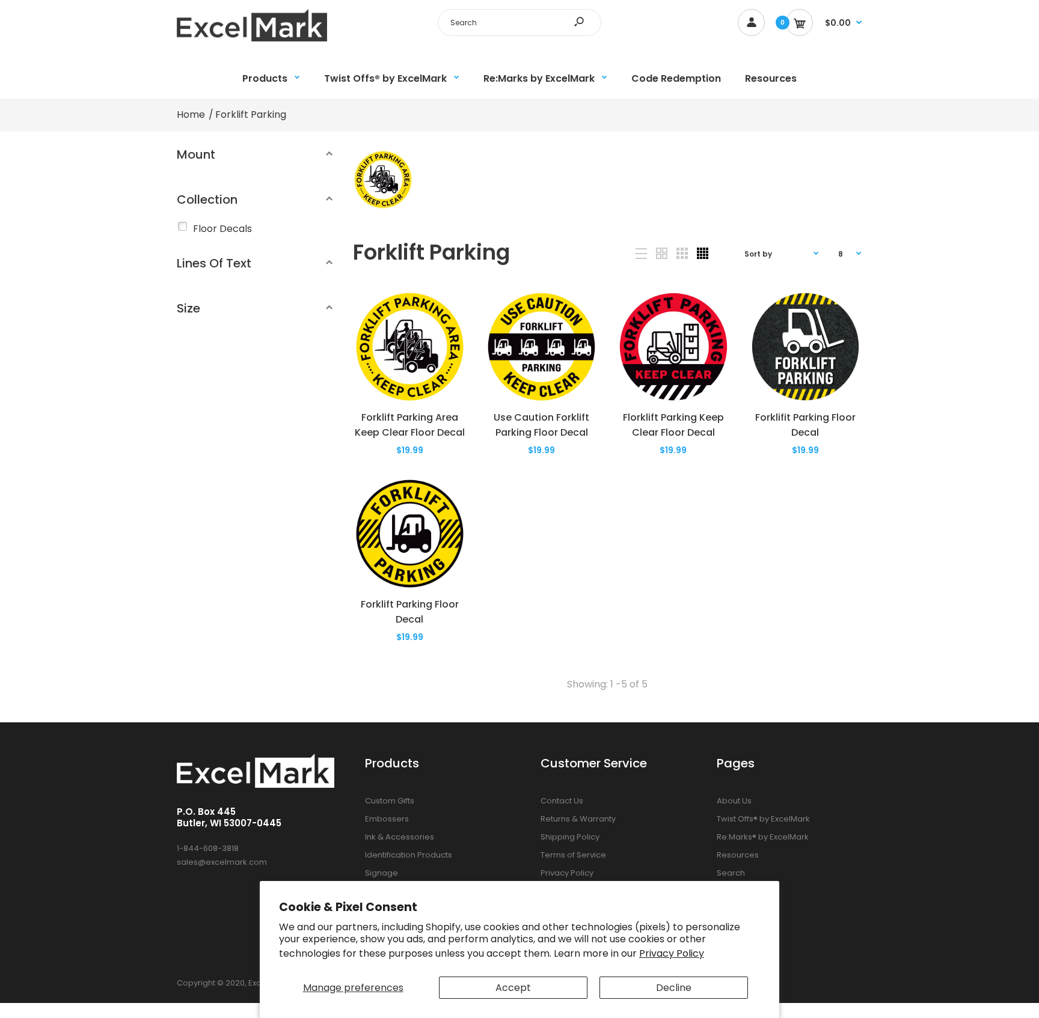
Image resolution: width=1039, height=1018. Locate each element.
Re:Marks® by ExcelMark (763, 837)
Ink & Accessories (399, 837)
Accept (513, 988)
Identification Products (408, 855)
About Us (734, 800)
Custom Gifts (389, 800)
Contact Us (562, 800)
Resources (738, 855)
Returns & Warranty (578, 818)
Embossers (387, 818)
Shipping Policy (570, 837)
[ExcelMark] (252, 38)
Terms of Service (573, 855)
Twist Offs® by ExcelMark (763, 818)
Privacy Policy (671, 953)
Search (731, 873)
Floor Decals (222, 229)
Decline (673, 988)
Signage (381, 873)
